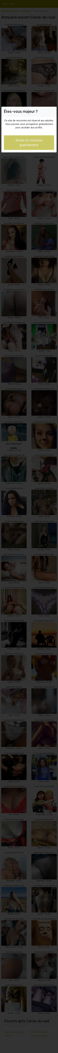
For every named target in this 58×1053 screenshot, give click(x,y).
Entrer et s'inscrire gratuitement (29, 142)
